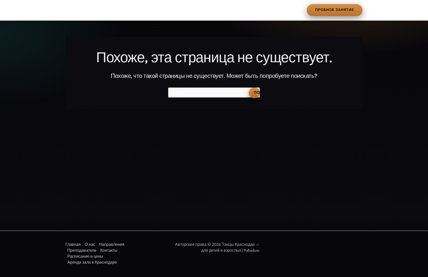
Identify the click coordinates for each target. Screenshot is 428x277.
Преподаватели (149, 10)
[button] (335, 10)
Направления (117, 10)
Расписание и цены (210, 10)
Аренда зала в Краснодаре (257, 10)
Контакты (178, 10)
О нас (94, 10)
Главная (75, 10)
